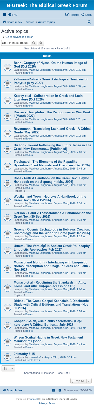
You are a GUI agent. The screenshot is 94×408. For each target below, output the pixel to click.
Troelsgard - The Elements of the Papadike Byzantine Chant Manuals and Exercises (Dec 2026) (52, 163)
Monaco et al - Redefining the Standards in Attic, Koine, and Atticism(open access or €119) (50, 284)
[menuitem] (13, 15)
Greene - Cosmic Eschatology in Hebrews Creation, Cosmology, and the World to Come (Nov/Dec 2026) (52, 231)
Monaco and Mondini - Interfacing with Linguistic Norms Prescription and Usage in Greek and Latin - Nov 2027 (52, 266)
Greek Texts (32, 360)
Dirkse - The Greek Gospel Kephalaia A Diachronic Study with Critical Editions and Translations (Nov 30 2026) (51, 304)
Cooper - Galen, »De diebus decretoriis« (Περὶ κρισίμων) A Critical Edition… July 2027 (48, 322)
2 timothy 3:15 (24, 354)
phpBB (34, 399)
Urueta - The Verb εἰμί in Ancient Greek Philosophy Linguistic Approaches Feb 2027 (52, 247)
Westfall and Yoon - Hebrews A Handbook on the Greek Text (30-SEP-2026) (50, 198)
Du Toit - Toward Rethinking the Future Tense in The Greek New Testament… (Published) (52, 147)
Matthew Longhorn (40, 69)
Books (29, 72)
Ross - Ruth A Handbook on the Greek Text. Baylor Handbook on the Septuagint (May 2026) (51, 180)
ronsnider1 (35, 357)
